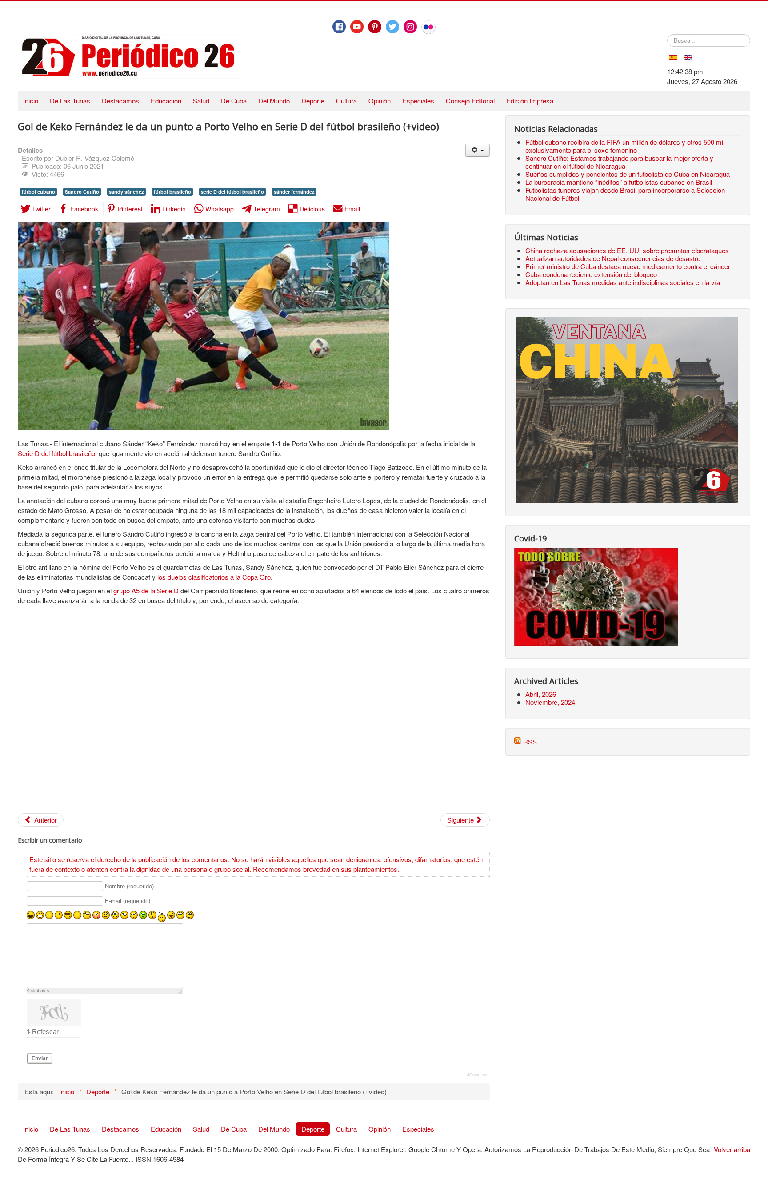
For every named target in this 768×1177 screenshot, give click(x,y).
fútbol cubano (38, 191)
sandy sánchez (126, 191)
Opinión (379, 100)
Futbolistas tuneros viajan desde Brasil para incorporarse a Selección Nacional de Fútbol (625, 194)
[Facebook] (339, 26)
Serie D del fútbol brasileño (56, 453)
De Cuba (234, 100)
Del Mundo (274, 100)
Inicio (30, 100)
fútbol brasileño (172, 191)
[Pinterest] (374, 26)
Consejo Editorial (470, 100)
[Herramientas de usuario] (477, 150)
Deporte (312, 100)
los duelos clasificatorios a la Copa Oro (214, 576)
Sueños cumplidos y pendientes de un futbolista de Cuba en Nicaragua (627, 174)
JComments (478, 1075)
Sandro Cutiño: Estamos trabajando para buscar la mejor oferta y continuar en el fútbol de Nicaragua (619, 162)
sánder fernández (294, 191)
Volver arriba (732, 1149)
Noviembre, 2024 (550, 702)
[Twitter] (392, 26)
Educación (166, 100)
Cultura (346, 100)
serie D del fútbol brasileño (232, 191)
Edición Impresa (529, 100)
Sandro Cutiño (82, 191)
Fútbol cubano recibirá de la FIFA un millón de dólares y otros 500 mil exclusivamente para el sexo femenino (624, 146)
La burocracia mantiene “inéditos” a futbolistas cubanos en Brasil (618, 182)
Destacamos (120, 100)
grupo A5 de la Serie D (146, 590)
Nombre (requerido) (129, 886)
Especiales (418, 100)
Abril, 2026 (540, 694)
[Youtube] (357, 26)
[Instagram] (410, 26)
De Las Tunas (70, 100)
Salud (201, 100)
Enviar (40, 1058)
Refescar (45, 1031)
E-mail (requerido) (127, 901)
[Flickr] (428, 27)
